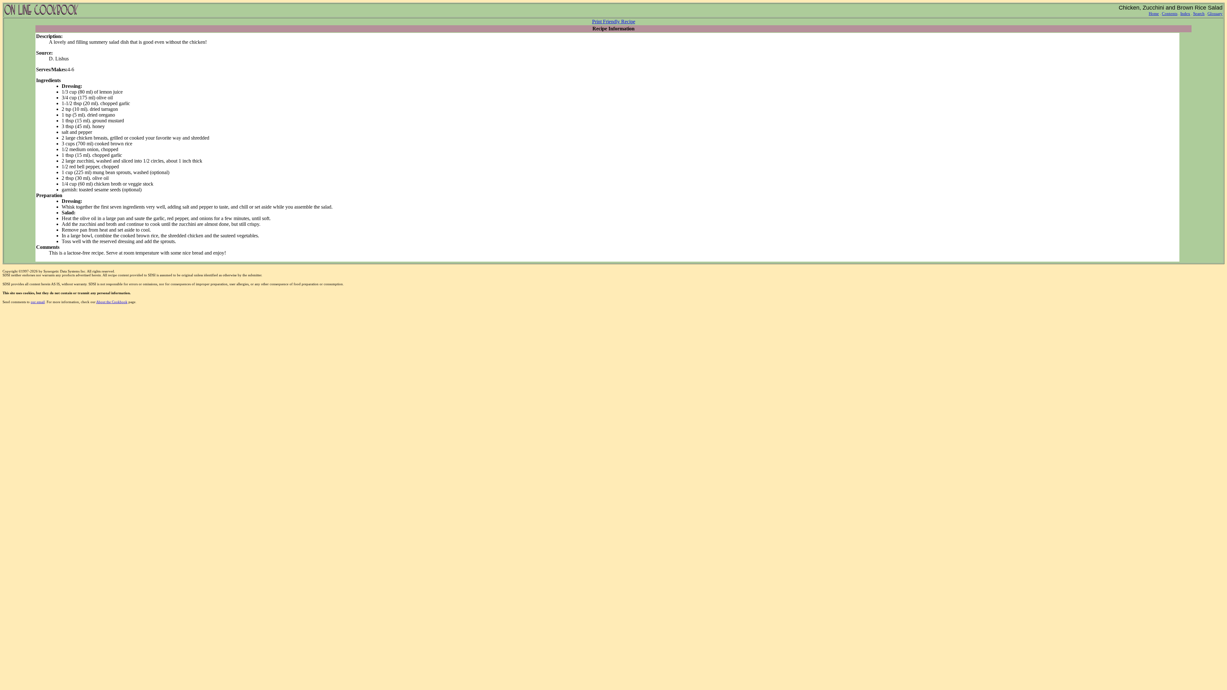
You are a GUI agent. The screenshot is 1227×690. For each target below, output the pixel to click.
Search (1199, 13)
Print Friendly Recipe (613, 21)
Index (1185, 13)
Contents (1169, 13)
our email (38, 302)
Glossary (1215, 13)
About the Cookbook (111, 302)
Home (1154, 13)
